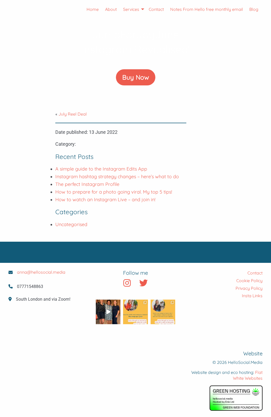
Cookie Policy (249, 280)
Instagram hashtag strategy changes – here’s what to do (117, 176)
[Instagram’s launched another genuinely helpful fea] (135, 312)
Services (131, 9)
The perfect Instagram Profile (87, 184)
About (111, 9)
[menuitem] (89, 9)
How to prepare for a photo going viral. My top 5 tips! (113, 192)
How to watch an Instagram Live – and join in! (105, 199)
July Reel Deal (72, 114)
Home (93, 9)
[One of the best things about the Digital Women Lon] (108, 312)
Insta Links (252, 295)
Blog (253, 9)
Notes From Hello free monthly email (206, 9)
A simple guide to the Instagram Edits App (101, 169)
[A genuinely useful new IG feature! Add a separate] (163, 312)
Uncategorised (71, 224)
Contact (156, 9)
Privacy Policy (249, 288)
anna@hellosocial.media (41, 272)
